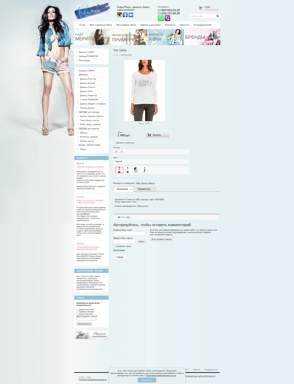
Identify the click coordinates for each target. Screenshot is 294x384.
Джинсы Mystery (87, 83)
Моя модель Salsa (126, 25)
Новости (184, 25)
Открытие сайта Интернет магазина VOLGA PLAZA (88, 248)
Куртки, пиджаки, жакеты (91, 116)
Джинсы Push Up (88, 79)
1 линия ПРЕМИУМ (89, 99)
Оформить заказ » (212, 9)
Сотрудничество (203, 25)
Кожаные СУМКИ (86, 71)
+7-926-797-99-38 (169, 13)
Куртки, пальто (87, 141)
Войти (141, 241)
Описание (122, 189)
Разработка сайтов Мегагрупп (200, 376)
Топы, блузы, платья (145, 183)
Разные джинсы (87, 108)
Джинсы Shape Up (88, 95)
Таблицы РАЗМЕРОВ (88, 56)
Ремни (83, 149)
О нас (82, 25)
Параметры (144, 189)
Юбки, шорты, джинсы (90, 124)
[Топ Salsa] (119, 170)
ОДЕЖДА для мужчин (89, 128)
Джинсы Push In (87, 87)
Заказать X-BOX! (86, 52)
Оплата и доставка (150, 25)
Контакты (170, 25)
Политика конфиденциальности (93, 380)
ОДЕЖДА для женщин (89, 112)
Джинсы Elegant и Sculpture (93, 104)
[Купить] (157, 135)
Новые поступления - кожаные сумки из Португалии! (90, 201)
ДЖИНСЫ (83, 75)
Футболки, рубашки (89, 137)
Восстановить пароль (162, 239)
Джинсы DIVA (86, 91)
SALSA (147, 123)
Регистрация (119, 250)
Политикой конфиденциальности (161, 375)
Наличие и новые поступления (90, 167)
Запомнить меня (123, 246)
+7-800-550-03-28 (169, 9)
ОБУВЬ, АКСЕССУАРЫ (89, 145)
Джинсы (83, 133)
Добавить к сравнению (125, 143)
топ (128, 217)
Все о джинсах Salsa (101, 25)
